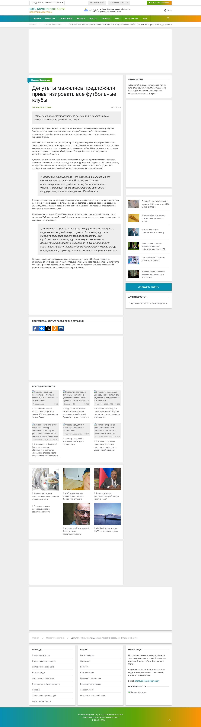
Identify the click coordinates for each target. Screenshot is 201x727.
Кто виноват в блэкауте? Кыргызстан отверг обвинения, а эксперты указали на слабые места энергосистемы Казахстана (45, 450)
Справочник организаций (44, 695)
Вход (169, 10)
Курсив (45, 137)
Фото (117, 18)
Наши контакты (97, 3)
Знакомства (132, 18)
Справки (105, 18)
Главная (36, 18)
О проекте (85, 661)
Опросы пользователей (43, 678)
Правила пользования (90, 678)
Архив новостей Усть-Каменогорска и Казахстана (150, 303)
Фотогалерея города (41, 701)
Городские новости (41, 655)
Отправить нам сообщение (92, 695)
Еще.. (145, 18)
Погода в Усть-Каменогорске (46, 684)
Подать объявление (160, 3)
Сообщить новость (149, 287)
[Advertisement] (100, 51)
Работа (93, 18)
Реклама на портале (119, 3)
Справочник (66, 18)
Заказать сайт (86, 690)
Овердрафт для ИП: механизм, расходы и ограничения (73, 441)
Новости (50, 18)
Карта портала (87, 672)
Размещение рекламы (90, 684)
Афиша (81, 18)
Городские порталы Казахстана (46, 3)
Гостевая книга (87, 655)
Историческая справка (43, 667)
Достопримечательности (44, 661)
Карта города (38, 672)
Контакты (84, 667)
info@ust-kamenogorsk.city (147, 681)
